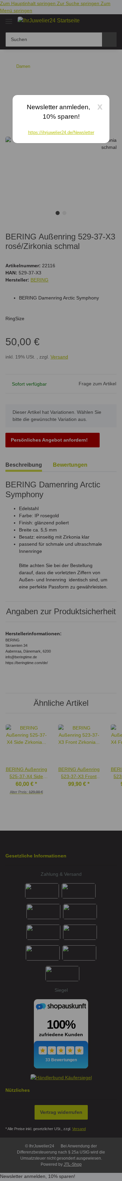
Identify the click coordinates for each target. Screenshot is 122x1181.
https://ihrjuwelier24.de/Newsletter (61, 132)
